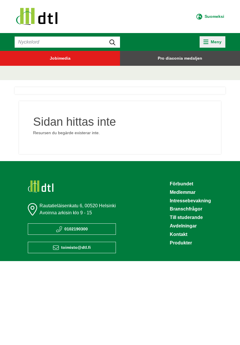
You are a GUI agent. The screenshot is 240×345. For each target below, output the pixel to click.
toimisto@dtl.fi (76, 247)
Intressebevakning (190, 200)
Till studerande (186, 217)
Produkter (181, 242)
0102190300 (76, 229)
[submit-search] (112, 42)
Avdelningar (183, 225)
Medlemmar (183, 192)
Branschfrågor (186, 208)
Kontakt (178, 234)
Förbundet (181, 183)
